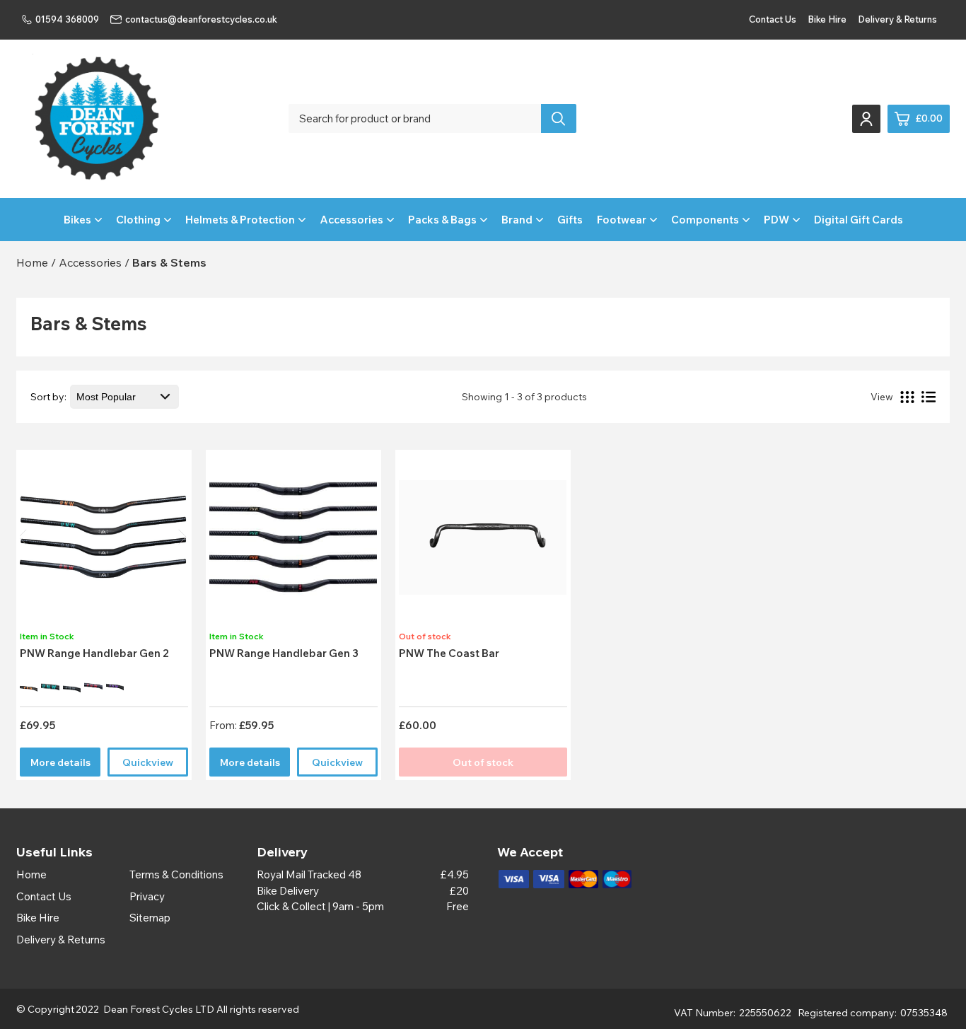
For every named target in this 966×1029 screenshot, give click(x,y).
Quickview (147, 762)
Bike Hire (827, 19)
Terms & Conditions (176, 874)
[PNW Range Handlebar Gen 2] (103, 541)
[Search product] (558, 118)
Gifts (570, 219)
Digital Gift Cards (858, 219)
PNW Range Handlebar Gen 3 (284, 653)
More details (60, 762)
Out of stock (483, 762)
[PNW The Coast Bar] (482, 541)
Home (31, 874)
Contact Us (772, 19)
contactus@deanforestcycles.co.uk (201, 19)
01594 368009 (67, 19)
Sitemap (149, 917)
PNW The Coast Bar (449, 653)
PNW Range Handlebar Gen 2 (94, 653)
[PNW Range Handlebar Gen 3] (293, 541)
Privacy (147, 896)
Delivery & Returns (897, 19)
